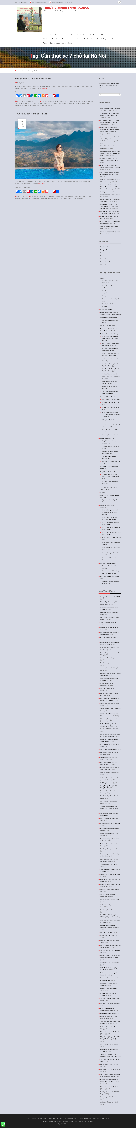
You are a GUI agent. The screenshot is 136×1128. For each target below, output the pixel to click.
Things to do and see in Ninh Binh (110, 597)
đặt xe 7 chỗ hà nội (37, 103)
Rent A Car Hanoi (22, 101)
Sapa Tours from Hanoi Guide (108, 622)
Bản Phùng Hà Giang (106, 932)
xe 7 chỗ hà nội (51, 105)
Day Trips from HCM (97, 35)
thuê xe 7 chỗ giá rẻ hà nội (82, 103)
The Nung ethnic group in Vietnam (110, 849)
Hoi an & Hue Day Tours (107, 325)
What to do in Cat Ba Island (108, 637)
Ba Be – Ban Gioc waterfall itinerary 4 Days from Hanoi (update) (110, 338)
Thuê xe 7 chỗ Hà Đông (55, 198)
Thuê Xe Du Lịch (33, 101)
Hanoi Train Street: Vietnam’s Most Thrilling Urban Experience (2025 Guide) (110, 153)
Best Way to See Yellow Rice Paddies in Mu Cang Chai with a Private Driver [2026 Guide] (109, 129)
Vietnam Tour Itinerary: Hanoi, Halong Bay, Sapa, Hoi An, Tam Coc (109, 1081)
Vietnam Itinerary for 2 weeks (108, 864)
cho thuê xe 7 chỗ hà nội (85, 101)
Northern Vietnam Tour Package (95, 39)
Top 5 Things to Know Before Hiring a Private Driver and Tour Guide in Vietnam (109, 187)
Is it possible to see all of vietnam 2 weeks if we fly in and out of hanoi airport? (110, 122)
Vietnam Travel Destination (108, 563)
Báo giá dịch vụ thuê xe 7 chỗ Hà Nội (33, 78)
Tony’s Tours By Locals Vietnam (109, 472)
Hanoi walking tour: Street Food (109, 899)
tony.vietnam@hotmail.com (39, 2)
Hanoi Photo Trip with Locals (108, 935)
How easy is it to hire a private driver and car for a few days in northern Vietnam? (109, 206)
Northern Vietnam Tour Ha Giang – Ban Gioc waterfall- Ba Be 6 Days (111, 376)
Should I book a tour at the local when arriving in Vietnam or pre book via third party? (109, 139)
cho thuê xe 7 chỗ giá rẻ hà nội (69, 101)
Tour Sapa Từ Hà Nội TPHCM (109, 729)
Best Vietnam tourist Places (108, 1013)
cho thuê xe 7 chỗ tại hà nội (23, 103)
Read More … (46, 88)
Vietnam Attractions (106, 256)
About (45, 43)
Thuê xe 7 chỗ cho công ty (39, 198)
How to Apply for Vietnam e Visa (109, 910)
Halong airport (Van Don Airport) (109, 1097)
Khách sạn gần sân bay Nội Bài (109, 1102)
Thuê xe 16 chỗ (26, 198)
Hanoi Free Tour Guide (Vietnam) (110, 823)
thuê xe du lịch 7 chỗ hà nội (23, 105)
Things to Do (104, 250)
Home (45, 35)
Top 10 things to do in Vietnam (109, 1044)
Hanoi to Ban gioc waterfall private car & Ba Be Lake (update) (110, 512)
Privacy (104, 296)
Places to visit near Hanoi (59, 35)
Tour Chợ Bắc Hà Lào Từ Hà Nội (109, 962)
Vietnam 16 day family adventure (110, 1003)
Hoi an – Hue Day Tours (79, 35)
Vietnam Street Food (106, 262)
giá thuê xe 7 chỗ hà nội (51, 103)
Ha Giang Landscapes (106, 783)
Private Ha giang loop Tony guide (110, 231)
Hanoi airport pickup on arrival (109, 663)
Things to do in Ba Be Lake (108, 749)
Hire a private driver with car (71, 39)
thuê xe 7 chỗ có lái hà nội (66, 103)
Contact (112, 39)
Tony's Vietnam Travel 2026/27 (67, 8)
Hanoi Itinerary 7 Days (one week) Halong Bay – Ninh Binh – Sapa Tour (111, 414)
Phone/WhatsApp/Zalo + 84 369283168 (62, 2)
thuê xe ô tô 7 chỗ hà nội (39, 105)
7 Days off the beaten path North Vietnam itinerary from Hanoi (110, 476)
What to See (103, 265)
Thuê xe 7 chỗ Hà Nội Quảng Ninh (73, 198)
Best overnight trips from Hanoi (61, 43)
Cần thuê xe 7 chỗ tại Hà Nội (50, 101)
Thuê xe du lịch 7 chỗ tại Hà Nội (31, 113)
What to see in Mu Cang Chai (108, 658)
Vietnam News (104, 259)
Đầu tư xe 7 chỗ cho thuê (56, 196)
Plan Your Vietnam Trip (51, 39)
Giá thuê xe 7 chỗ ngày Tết (72, 196)
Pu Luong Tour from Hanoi (110, 435)
